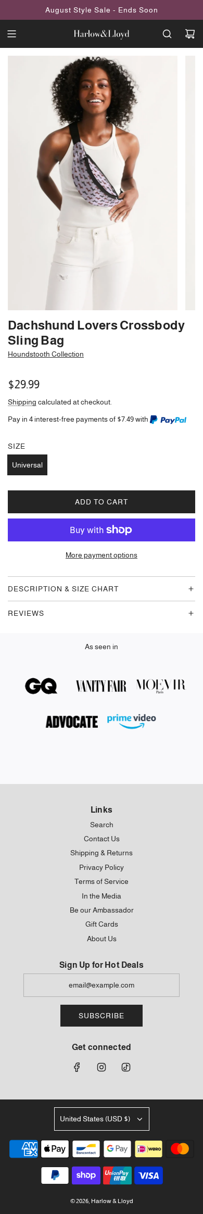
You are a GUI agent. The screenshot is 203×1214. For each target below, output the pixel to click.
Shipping (22, 402)
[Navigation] (11, 33)
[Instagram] (101, 1067)
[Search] (167, 33)
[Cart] (190, 33)
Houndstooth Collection (46, 354)
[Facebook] (77, 1067)
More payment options (101, 555)
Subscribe (101, 1015)
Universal (27, 465)
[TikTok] (126, 1067)
